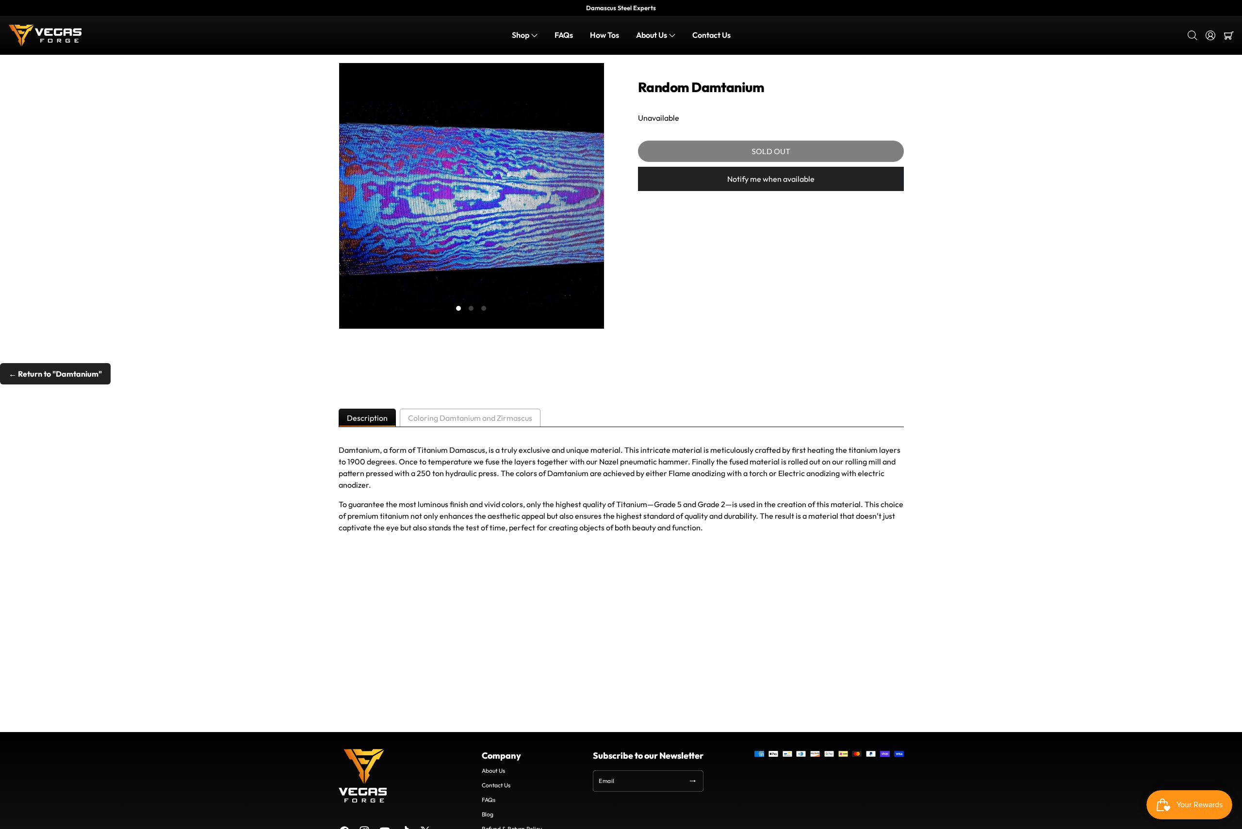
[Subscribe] (692, 781)
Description (367, 418)
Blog (487, 814)
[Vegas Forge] (45, 35)
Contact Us (496, 785)
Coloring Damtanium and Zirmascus (470, 418)
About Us (493, 770)
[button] (525, 35)
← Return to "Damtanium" (55, 374)
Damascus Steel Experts (621, 8)
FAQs (488, 799)
